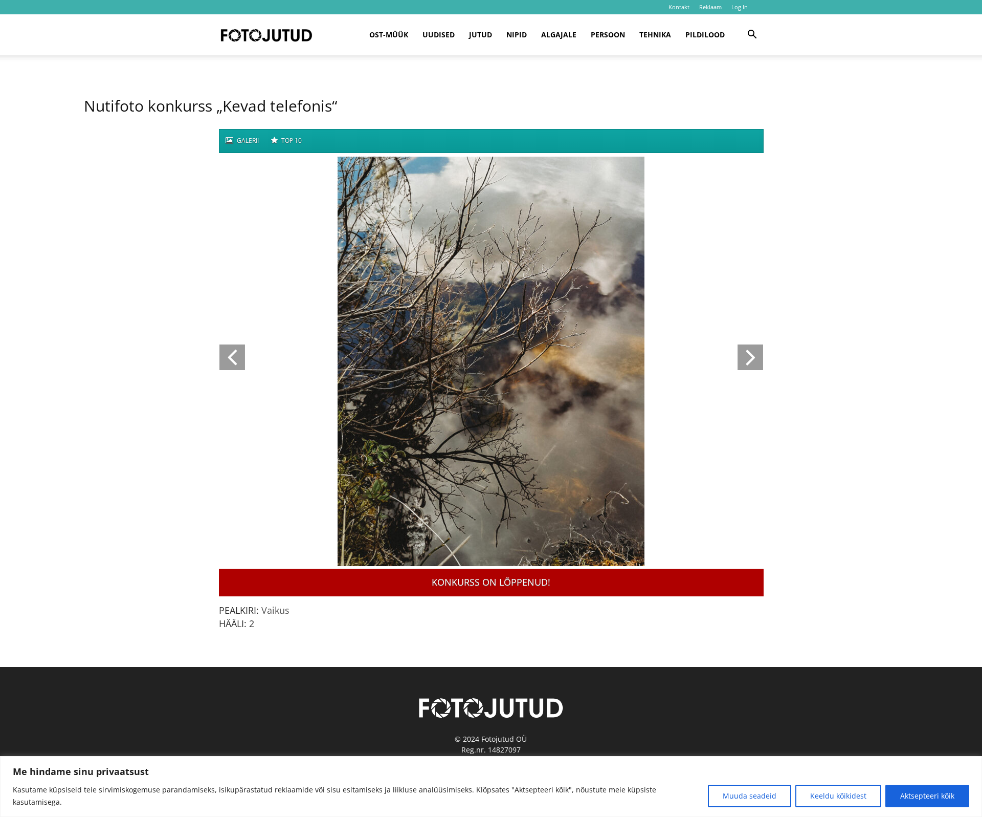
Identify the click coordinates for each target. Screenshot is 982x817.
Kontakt (678, 7)
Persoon (608, 34)
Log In (739, 7)
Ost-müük (388, 34)
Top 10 (291, 140)
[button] (752, 35)
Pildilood (705, 34)
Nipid (516, 34)
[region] (491, 786)
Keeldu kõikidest (838, 796)
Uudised (438, 34)
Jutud (480, 34)
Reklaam (710, 7)
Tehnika (655, 34)
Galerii (247, 140)
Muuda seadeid (749, 796)
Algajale (558, 34)
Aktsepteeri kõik (927, 796)
